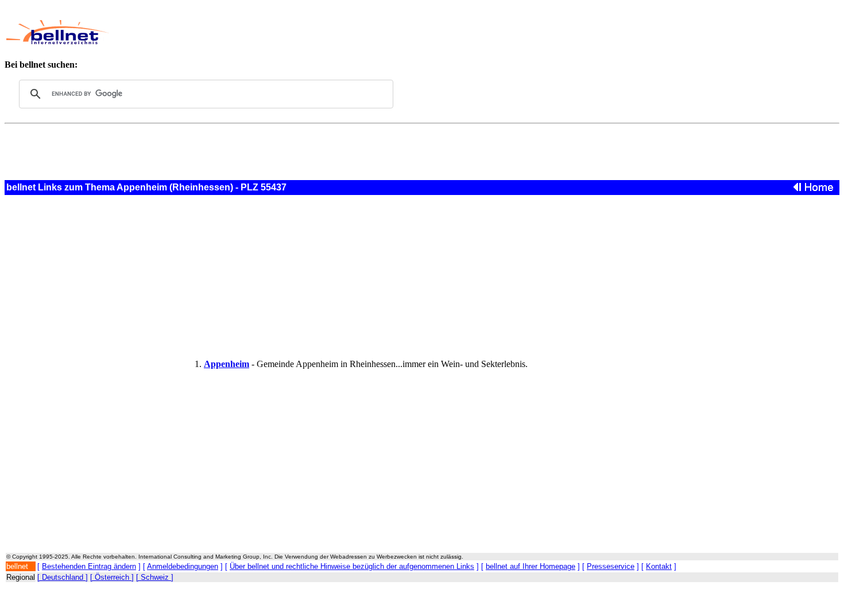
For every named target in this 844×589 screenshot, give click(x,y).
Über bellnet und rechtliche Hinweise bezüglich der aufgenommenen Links (352, 566)
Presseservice (610, 566)
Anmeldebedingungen (182, 566)
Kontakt (659, 566)
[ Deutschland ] (62, 577)
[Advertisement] (382, 32)
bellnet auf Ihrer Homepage (530, 566)
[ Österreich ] (112, 577)
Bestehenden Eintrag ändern (89, 566)
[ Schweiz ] (154, 577)
